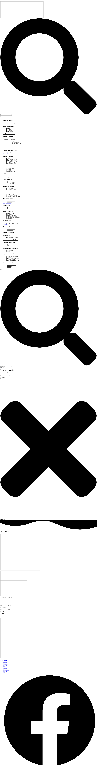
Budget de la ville (8, 136)
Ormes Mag (9, 152)
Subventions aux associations (12, 208)
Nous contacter (3, 660)
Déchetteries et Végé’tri (11, 189)
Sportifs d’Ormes (10, 218)
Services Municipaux (9, 134)
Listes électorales (10, 230)
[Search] (11, 115)
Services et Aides (10, 169)
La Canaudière (9, 202)
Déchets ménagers (10, 188)
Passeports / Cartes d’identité (12, 244)
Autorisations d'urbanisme (10, 240)
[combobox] (5, 378)
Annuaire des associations (11, 207)
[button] (48, 113)
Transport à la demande (11, 171)
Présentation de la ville (11, 201)
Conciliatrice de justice (11, 259)
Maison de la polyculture (11, 215)
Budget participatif (8, 232)
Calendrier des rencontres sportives (13, 217)
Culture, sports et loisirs (7, 203)
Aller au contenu (3, 0)
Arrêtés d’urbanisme (15, 142)
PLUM (13, 141)
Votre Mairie (5, 117)
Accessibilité (5, 662)
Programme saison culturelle (12, 216)
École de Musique (10, 213)
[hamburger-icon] (0, 116)
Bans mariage (9, 266)
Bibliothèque (9, 214)
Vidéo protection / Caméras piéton (13, 258)
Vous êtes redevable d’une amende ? (13, 260)
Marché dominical (10, 183)
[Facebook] (50, 767)
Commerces (9, 181)
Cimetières (9, 267)
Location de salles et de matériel (12, 223)
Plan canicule (9, 170)
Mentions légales (6, 664)
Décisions (9, 129)
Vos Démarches (5, 224)
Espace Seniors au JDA (11, 168)
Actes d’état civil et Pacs (11, 265)
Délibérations (9, 130)
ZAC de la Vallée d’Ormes (16, 143)
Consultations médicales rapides (12, 195)
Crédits (4, 666)
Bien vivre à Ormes (6, 153)
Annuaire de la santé (10, 194)
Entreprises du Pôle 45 (11, 182)
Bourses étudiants (10, 250)
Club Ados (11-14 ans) (11, 162)
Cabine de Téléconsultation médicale (13, 196)
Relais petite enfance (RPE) (12, 159)
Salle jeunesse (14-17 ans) (11, 163)
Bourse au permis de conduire (12, 237)
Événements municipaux (11, 245)
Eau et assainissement (11, 229)
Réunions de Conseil (11, 123)
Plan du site (5, 665)
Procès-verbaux (10, 131)
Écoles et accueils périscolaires (12, 160)
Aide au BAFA (10, 251)
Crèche (8, 158)
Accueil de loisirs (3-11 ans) (12, 161)
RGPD (4, 663)
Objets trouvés (9, 257)
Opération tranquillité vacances (12, 256)
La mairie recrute (8, 147)
